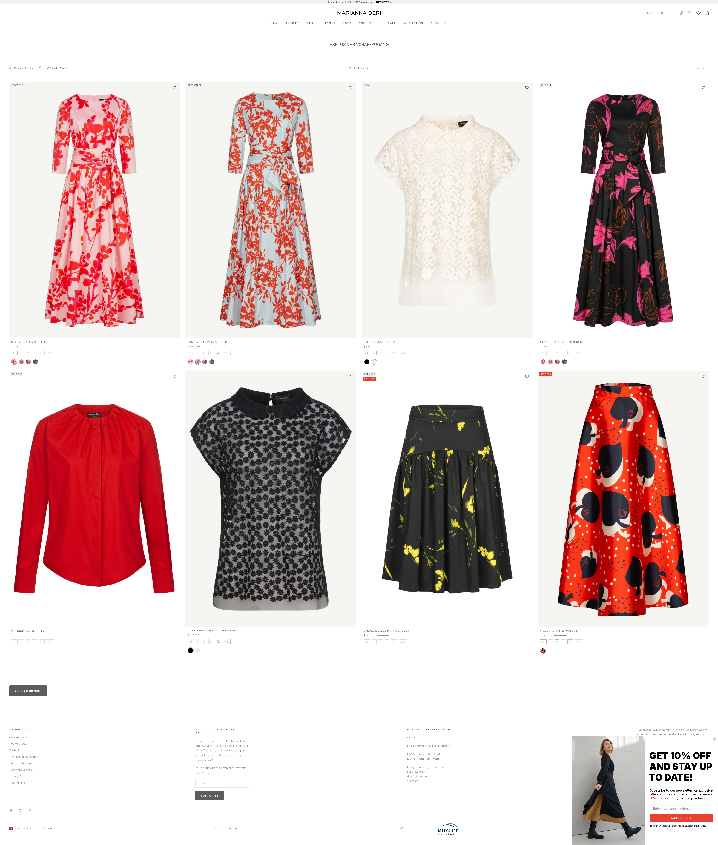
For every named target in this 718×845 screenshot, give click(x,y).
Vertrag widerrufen (28, 691)
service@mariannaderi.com (432, 745)
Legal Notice (17, 782)
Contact (14, 750)
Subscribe (210, 795)
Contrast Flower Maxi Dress (207, 341)
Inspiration (413, 22)
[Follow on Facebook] (11, 811)
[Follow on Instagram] (20, 811)
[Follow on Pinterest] (30, 811)
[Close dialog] (715, 739)
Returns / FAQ (17, 744)
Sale (392, 22)
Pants (330, 22)
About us (439, 22)
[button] (649, 13)
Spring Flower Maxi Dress (28, 341)
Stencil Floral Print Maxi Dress (561, 341)
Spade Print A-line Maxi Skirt (559, 630)
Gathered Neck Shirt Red (27, 630)
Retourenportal (18, 737)
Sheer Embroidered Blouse (382, 341)
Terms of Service (20, 763)
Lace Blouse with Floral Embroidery (212, 630)
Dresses (292, 22)
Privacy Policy (18, 776)
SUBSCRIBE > (681, 817)
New (274, 22)
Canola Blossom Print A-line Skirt (387, 630)
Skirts (312, 22)
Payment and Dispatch (23, 756)
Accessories (370, 22)
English (47, 828)
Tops (347, 22)
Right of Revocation (21, 770)
